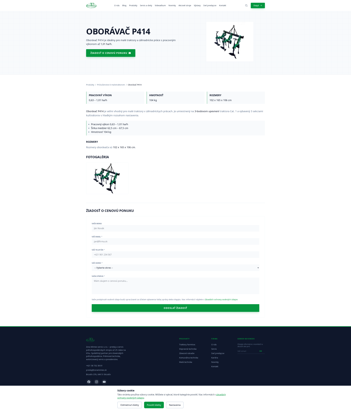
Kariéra (214, 357)
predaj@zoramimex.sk (96, 370)
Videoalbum (160, 5)
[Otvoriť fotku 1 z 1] (107, 178)
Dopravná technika (187, 349)
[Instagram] (96, 382)
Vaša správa (98, 276)
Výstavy (197, 5)
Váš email (97, 237)
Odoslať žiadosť (175, 308)
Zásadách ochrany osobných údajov (221, 299)
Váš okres (97, 263)
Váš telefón (98, 250)
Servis (214, 349)
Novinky (172, 5)
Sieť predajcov (209, 5)
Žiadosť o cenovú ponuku (108, 53)
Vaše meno (97, 223)
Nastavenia (175, 404)
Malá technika (185, 362)
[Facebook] (89, 382)
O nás (117, 5)
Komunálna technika (188, 357)
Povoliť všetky (154, 404)
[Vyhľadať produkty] (246, 5)
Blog (124, 5)
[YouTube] (104, 382)
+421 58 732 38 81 (94, 365)
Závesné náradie (186, 353)
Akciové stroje (185, 5)
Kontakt (222, 5)
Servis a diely (146, 5)
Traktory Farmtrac (187, 344)
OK (260, 351)
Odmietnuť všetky (129, 404)
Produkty (133, 5)
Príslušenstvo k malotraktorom (111, 84)
